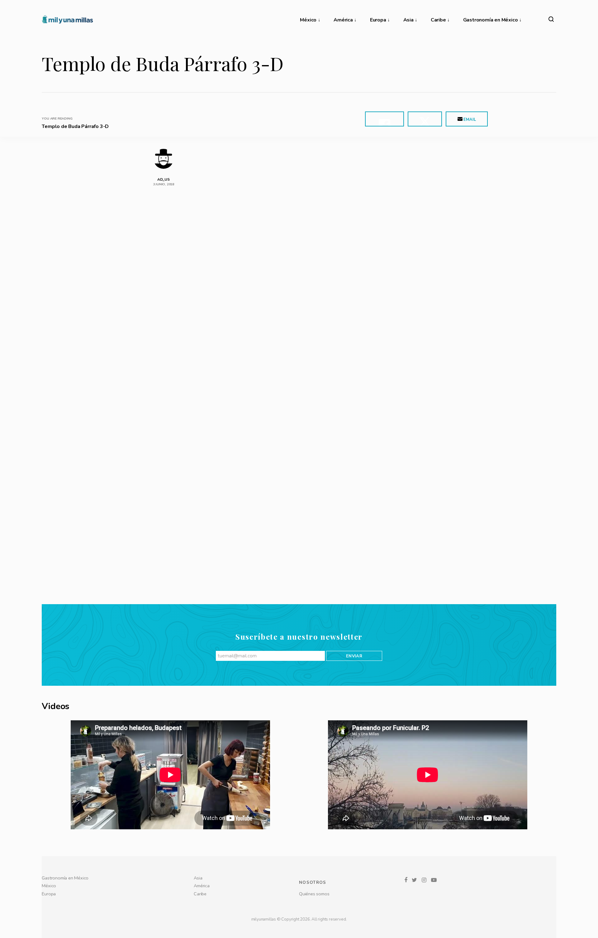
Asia (408, 20)
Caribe (438, 20)
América (343, 20)
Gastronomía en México (490, 20)
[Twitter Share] (425, 118)
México (308, 20)
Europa (378, 20)
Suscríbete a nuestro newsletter (299, 832)
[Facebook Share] (384, 118)
